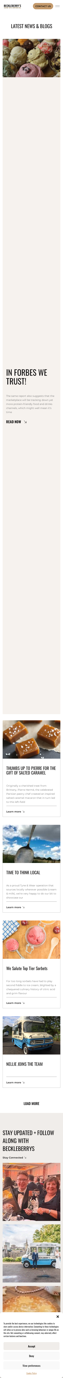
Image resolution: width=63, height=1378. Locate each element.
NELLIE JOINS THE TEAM (24, 1064)
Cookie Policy (31, 1373)
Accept (31, 1346)
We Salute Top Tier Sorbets (26, 968)
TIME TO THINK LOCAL (23, 872)
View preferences (31, 1365)
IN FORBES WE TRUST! (26, 376)
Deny (31, 1356)
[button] (57, 1316)
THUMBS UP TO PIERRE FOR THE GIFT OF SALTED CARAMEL (31, 770)
